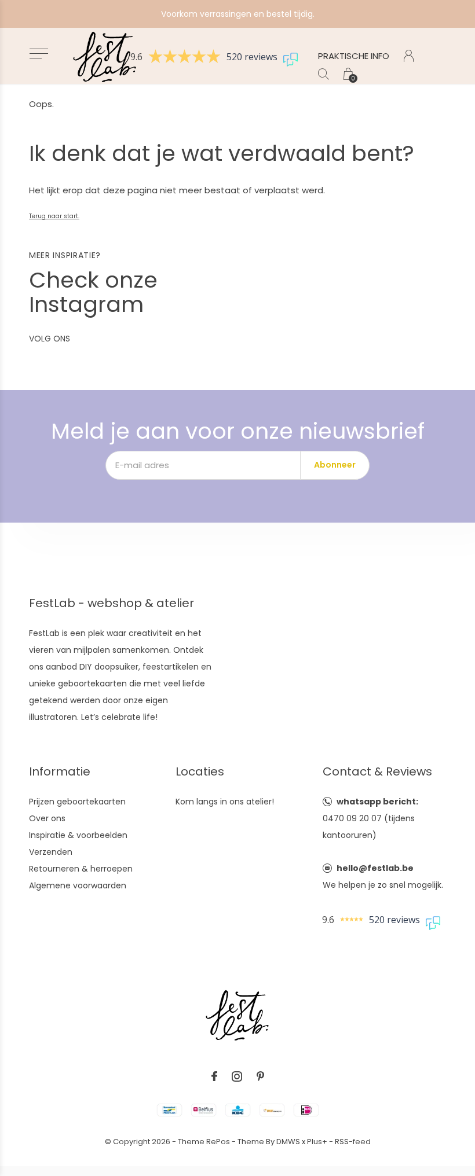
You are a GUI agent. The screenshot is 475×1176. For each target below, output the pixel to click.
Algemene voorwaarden (77, 885)
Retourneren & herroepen (81, 868)
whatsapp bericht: (377, 801)
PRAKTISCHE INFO (353, 56)
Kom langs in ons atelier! (225, 801)
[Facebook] (214, 1076)
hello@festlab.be (375, 868)
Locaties (200, 771)
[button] (38, 53)
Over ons (47, 818)
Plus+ (317, 1141)
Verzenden (50, 852)
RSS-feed (353, 1141)
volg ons (49, 338)
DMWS (288, 1141)
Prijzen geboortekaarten (77, 801)
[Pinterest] (260, 1076)
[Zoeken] (323, 74)
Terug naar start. (54, 216)
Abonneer (335, 465)
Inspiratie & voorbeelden (78, 835)
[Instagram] (237, 1076)
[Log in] (409, 56)
